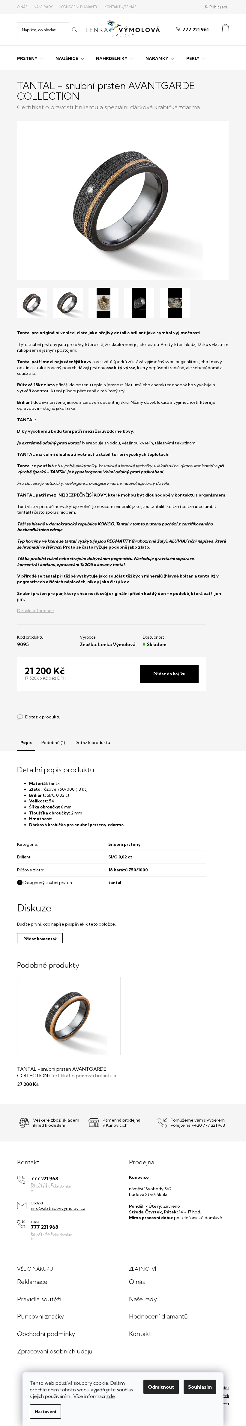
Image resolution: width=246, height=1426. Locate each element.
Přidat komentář (39, 938)
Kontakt (140, 1333)
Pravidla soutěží (39, 1299)
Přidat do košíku (169, 673)
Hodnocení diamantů (78, 7)
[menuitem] (30, 58)
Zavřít (50, 711)
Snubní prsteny (124, 844)
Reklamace (32, 1281)
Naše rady (43, 7)
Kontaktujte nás (120, 7)
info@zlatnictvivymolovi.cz (58, 1208)
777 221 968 (44, 1179)
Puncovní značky (40, 1316)
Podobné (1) (53, 742)
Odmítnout (161, 1387)
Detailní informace (35, 610)
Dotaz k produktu (92, 742)
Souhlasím (200, 1387)
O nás (22, 7)
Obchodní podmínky (46, 1333)
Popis (26, 742)
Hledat (74, 29)
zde (110, 1396)
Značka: (108, 644)
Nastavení (45, 1411)
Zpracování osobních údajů (54, 1351)
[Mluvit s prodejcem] (39, 717)
